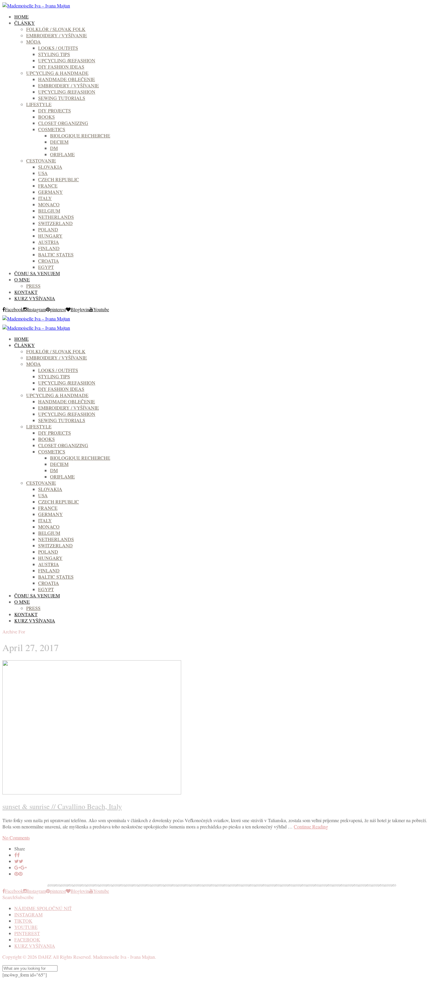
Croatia (48, 261)
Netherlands (56, 217)
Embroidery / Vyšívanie (56, 35)
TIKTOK (23, 921)
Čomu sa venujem (37, 273)
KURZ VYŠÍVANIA (34, 298)
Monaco (49, 204)
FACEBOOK (27, 939)
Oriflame (62, 154)
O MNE (22, 279)
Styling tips (54, 54)
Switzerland (55, 223)
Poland (48, 229)
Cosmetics (51, 129)
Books (46, 117)
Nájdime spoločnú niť (43, 908)
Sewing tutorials (61, 98)
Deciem (59, 142)
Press (33, 286)
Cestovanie (41, 160)
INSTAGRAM (28, 914)
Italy (45, 198)
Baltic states (56, 254)
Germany (50, 192)
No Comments (16, 837)
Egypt (46, 267)
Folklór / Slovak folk (56, 29)
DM (54, 148)
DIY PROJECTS (54, 110)
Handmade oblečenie (66, 79)
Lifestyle (39, 104)
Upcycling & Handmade (57, 73)
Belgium (49, 210)
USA (43, 173)
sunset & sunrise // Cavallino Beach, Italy (62, 806)
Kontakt (26, 292)
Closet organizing (63, 123)
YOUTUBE (26, 927)
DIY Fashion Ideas (61, 66)
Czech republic (58, 179)
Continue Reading (311, 826)
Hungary (50, 236)
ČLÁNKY (24, 23)
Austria (48, 242)
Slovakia (50, 167)
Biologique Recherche (80, 135)
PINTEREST (27, 933)
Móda (33, 41)
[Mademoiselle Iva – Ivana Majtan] (36, 5)
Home (21, 16)
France (48, 185)
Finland (49, 248)
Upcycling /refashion (66, 60)
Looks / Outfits (58, 48)
